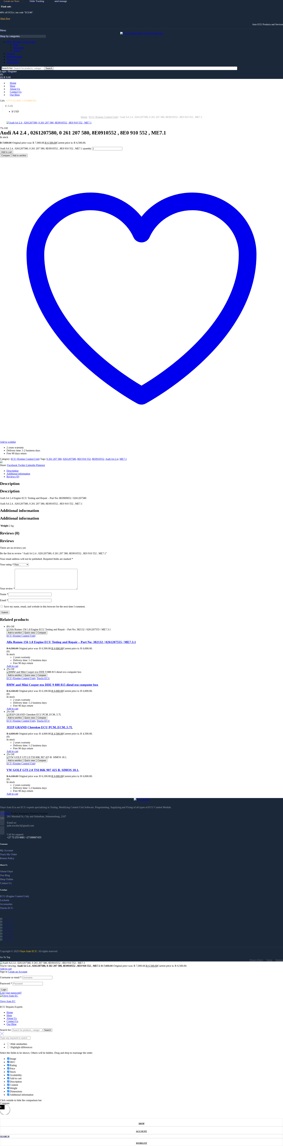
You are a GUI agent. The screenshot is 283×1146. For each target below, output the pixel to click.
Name (4, 594)
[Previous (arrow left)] (5, 573)
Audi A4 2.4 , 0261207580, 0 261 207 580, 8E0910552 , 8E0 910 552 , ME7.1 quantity (45, 148)
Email (4, 600)
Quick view (29, 632)
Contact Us (12, 1021)
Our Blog (11, 1024)
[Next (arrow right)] (277, 573)
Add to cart (6, 152)
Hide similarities (18, 1044)
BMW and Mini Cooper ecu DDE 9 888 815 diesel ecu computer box (52, 684)
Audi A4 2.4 (111, 459)
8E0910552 (98, 459)
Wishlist (141, 1143)
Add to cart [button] (12, 666)
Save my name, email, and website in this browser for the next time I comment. (44, 606)
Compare (5, 155)
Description (13, 470)
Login (3, 989)
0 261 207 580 (54, 459)
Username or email (10, 977)
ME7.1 (123, 459)
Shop (142, 1123)
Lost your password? (11, 992)
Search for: (7, 68)
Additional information (18, 473)
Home (84, 117)
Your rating (7, 564)
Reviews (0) (13, 476)
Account (141, 1131)
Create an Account (17, 971)
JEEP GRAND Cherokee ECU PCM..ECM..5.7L (40, 727)
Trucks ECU (43, 678)
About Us (12, 1018)
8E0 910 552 (84, 459)
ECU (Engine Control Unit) (103, 117)
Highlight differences (21, 1047)
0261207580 (69, 459)
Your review (7, 588)
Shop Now (5, 18)
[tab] (145, 470)
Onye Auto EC (8, 1001)
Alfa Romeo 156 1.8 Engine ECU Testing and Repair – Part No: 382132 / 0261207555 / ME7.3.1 (71, 642)
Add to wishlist (19, 155)
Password (6, 983)
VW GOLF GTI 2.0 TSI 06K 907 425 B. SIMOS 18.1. (43, 770)
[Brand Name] (7, 919)
